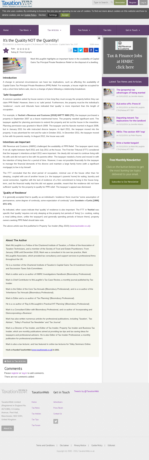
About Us (8, 428)
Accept (65, 15)
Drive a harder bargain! (127, 142)
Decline (42, 15)
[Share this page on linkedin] (75, 50)
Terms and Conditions (45, 445)
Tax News (36, 407)
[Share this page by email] (70, 50)
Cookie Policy (30, 15)
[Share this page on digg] (96, 50)
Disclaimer (64, 445)
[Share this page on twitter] (80, 50)
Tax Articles (36, 413)
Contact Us (57, 413)
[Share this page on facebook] (91, 50)
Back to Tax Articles (16, 361)
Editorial (111, 445)
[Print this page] (99, 38)
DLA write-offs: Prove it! (128, 103)
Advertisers (58, 402)
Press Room (58, 407)
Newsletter (120, 2)
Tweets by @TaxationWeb (86, 391)
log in (24, 373)
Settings (53, 15)
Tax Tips (35, 419)
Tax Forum (36, 425)
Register (132, 2)
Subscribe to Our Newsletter (125, 181)
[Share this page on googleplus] (86, 50)
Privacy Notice (80, 445)
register (15, 373)
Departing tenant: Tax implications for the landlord (131, 119)
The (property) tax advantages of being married (130, 91)
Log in (143, 2)
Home (34, 402)
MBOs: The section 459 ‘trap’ (130, 131)
